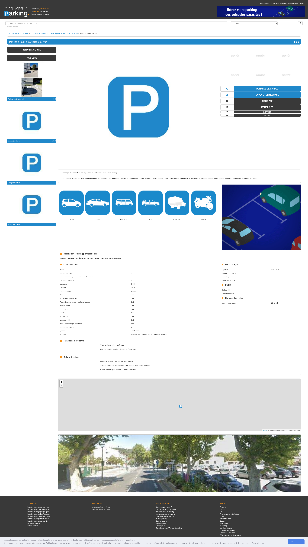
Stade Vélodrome (129, 370)
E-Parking (223, 526)
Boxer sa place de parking (165, 512)
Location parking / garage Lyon (38, 512)
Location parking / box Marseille (38, 509)
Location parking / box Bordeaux (38, 519)
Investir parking (161, 519)
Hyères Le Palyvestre (128, 349)
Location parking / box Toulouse (38, 514)
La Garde (120, 345)
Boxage (222, 521)
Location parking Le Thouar (101, 509)
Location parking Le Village (101, 507)
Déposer (282, 3)
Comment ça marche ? (164, 507)
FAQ (221, 512)
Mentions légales (226, 528)
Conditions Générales (227, 533)
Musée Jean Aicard (125, 361)
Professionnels (264, 3)
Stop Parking (224, 523)
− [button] (61, 385)
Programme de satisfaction (229, 514)
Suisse (302, 3)
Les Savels (135, 331)
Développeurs (160, 526)
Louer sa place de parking (165, 516)
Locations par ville (33, 523)
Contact (222, 516)
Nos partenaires (225, 519)
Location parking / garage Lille (37, 521)
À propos (223, 507)
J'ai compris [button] (296, 542)
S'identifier (274, 3)
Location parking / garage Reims (38, 516)
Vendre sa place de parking (165, 514)
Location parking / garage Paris (38, 507)
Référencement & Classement (230, 535)
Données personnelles (227, 530)
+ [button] (61, 381)
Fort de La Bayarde (142, 365)
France (288, 3)
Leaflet (265, 430)
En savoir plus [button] (257, 543)
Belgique (295, 3)
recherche (32, 50)
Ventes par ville (32, 526)
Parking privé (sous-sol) (16, 99)
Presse (222, 509)
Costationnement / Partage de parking (169, 528)
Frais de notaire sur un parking (166, 509)
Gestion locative (161, 521)
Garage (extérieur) (14, 141)
